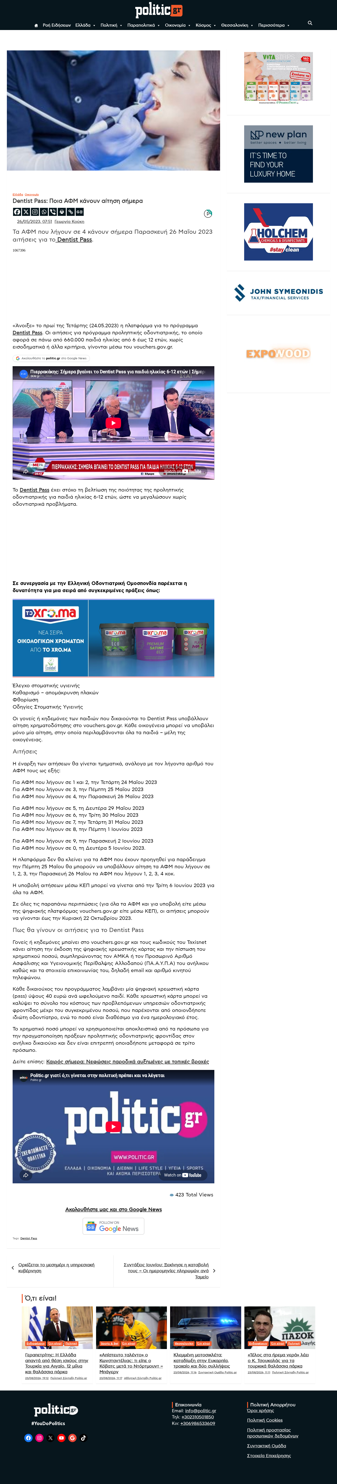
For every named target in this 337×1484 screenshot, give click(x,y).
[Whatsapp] (44, 212)
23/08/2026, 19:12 (37, 1378)
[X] (26, 212)
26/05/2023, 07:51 (34, 222)
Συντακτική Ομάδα (266, 1446)
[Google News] (80, 212)
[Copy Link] (71, 212)
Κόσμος (203, 25)
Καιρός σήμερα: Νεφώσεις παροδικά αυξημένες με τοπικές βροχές (127, 1061)
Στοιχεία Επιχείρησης (269, 1456)
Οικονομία (175, 25)
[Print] (62, 212)
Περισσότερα (271, 25)
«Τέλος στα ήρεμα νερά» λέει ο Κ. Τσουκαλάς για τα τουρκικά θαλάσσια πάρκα (278, 1361)
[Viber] (53, 212)
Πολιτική (109, 25)
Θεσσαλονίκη (234, 25)
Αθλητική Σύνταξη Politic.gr (143, 1378)
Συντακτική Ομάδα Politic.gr (217, 1372)
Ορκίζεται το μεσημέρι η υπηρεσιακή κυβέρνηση (56, 1268)
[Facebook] (17, 212)
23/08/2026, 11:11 (259, 1372)
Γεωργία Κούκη (69, 222)
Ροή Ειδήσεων (57, 25)
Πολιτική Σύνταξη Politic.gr (68, 1378)
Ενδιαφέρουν (36, 1343)
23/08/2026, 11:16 (185, 1372)
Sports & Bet (109, 1343)
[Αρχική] (36, 25)
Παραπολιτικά (141, 25)
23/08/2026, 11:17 (110, 1378)
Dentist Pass (73, 240)
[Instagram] (35, 212)
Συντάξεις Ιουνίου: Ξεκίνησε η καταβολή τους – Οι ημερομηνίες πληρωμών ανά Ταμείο (166, 1271)
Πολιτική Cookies (265, 1420)
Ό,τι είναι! (55, 1343)
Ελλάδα (83, 25)
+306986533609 (197, 1423)
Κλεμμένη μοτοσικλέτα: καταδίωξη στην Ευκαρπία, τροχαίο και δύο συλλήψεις (202, 1361)
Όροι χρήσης (260, 1411)
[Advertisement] (113, 544)
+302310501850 (198, 1417)
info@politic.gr (200, 1411)
